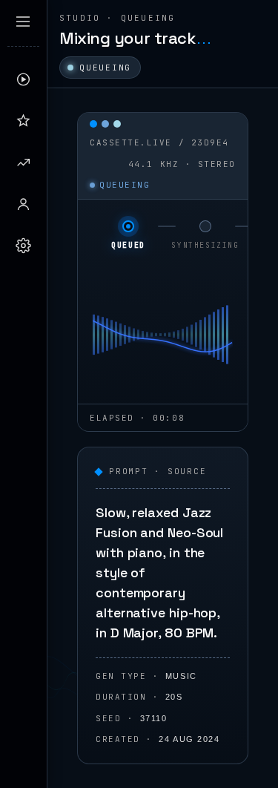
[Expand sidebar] (23, 21)
